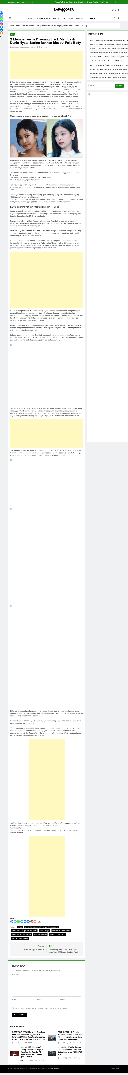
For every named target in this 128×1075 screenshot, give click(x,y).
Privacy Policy (114, 1068)
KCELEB (56, 18)
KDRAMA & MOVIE (42, 18)
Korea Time (15, 47)
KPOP (64, 18)
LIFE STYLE (80, 18)
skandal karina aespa (57, 935)
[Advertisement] (46, 65)
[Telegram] (21, 921)
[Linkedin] (28, 921)
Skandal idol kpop (40, 935)
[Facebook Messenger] (25, 921)
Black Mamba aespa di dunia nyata (24, 931)
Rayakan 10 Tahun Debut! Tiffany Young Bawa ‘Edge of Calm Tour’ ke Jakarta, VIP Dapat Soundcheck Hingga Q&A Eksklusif (31, 1052)
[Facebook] (11, 921)
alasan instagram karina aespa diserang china (41, 927)
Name (15, 1000)
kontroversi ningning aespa (21, 935)
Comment (16, 975)
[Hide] (1, 36)
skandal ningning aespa (20, 938)
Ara (14, 1043)
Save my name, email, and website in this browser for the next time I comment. (41, 1008)
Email (38, 1000)
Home (30, 18)
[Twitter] (15, 921)
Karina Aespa (44, 931)
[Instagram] (31, 921)
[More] (35, 921)
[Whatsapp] (18, 921)
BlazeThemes (54, 1068)
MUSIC (71, 18)
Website (62, 1000)
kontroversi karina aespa (61, 931)
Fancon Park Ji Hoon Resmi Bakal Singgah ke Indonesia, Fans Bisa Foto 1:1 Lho (81, 2)
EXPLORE (90, 18)
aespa (20, 927)
